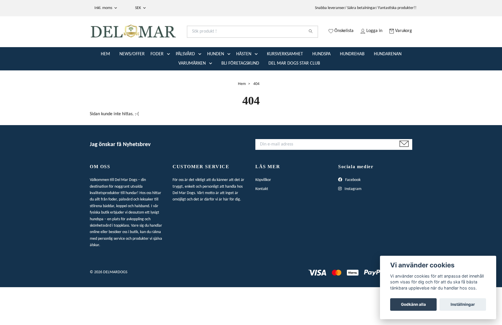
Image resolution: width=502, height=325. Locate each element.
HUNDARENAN (387, 77)
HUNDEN (215, 77)
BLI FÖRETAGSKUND (240, 86)
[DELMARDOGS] (170, 39)
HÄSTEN (243, 77)
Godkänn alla (413, 304)
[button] (170, 77)
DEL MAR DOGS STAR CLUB (294, 86)
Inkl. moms (103, 8)
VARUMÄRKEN (192, 86)
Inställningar (463, 304)
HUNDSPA (321, 77)
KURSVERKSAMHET (285, 77)
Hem (242, 107)
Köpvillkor (263, 203)
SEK (138, 8)
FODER (157, 77)
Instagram (352, 212)
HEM (105, 77)
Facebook (352, 203)
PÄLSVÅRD (185, 77)
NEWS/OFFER (132, 77)
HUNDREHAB (352, 77)
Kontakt (261, 212)
